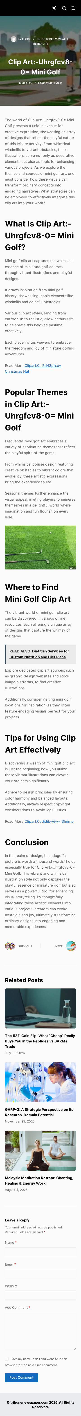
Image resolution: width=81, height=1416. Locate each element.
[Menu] (74, 8)
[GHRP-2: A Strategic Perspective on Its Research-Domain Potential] (40, 1082)
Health (42, 43)
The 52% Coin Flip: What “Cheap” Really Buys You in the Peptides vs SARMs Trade (40, 1041)
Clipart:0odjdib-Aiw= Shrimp (49, 821)
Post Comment (21, 1377)
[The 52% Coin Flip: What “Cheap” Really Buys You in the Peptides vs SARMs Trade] (40, 1008)
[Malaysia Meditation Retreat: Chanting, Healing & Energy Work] (40, 1151)
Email (10, 1264)
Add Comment (17, 1307)
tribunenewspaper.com (29, 1402)
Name (11, 1242)
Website (11, 1286)
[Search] (64, 8)
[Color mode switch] (54, 8)
